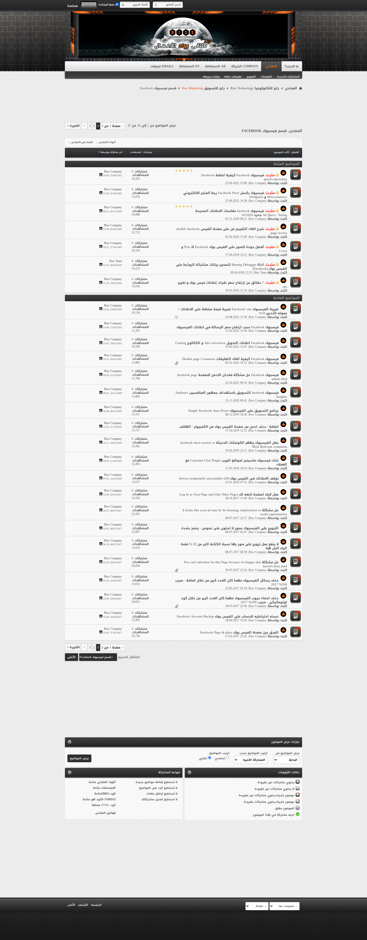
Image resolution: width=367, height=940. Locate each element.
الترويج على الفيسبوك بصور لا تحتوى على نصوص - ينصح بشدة (230, 528)
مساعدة (72, 5)
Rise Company (257, 183)
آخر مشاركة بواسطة (111, 152)
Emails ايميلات (162, 66)
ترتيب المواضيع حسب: (253, 753)
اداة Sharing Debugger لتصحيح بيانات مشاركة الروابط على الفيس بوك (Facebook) (231, 267)
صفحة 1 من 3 (111, 126)
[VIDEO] (110, 799)
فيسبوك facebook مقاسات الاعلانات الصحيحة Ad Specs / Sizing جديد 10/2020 (241, 213)
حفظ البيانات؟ (106, 4)
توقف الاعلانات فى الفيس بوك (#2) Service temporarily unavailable (229, 478)
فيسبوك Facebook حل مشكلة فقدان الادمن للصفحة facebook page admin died (232, 377)
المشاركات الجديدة (288, 76)
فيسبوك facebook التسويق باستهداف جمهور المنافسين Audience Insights (231, 395)
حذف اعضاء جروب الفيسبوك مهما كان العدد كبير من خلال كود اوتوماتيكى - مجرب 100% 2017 (234, 600)
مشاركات (147, 152)
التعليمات (266, 76)
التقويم (251, 76)
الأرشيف (83, 904)
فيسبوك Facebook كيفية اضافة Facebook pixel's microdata (244, 177)
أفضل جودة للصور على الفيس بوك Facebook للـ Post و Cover (234, 249)
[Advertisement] (183, 105)
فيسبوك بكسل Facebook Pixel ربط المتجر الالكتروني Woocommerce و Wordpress (235, 195)
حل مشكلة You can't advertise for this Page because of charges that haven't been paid (235, 564)
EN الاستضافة (189, 66)
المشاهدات (135, 152)
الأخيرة (75, 125)
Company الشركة (244, 66)
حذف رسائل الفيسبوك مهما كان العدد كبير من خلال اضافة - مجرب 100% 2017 (231, 582)
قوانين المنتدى (105, 813)
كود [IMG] (109, 793)
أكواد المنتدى (106, 782)
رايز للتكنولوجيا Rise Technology (254, 88)
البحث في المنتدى (82, 142)
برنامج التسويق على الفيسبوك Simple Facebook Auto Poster (233, 411)
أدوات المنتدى (107, 142)
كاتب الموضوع (281, 152)
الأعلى (71, 657)
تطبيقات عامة (233, 76)
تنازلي (203, 758)
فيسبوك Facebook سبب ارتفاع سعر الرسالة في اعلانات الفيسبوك (228, 327)
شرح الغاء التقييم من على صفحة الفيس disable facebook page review (232, 231)
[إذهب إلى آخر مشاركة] (100, 175)
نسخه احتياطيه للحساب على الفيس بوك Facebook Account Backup (228, 616)
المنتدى (271, 66)
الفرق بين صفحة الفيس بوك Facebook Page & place (239, 632)
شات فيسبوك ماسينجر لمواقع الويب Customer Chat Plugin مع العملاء (236, 462)
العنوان (295, 152)
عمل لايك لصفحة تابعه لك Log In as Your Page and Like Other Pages (229, 494)
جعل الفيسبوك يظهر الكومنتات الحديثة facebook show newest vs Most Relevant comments (233, 445)
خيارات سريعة (212, 76)
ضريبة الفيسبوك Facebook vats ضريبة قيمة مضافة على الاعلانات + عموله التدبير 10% (232, 311)
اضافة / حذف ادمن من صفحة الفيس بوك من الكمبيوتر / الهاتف (229, 427)
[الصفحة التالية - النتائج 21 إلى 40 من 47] (84, 125)
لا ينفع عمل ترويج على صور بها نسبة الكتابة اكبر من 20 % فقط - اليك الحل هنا (233, 546)
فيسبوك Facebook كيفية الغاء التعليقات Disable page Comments (230, 359)
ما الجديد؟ (291, 66)
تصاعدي (220, 758)
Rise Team (260, 272)
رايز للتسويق (203, 88)
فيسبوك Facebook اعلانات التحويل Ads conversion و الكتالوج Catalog (227, 343)
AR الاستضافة (215, 66)
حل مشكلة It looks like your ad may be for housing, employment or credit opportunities (235, 512)
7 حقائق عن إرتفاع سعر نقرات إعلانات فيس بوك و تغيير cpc (232, 285)
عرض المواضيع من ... (286, 753)
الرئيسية (96, 904)
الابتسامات (108, 787)
